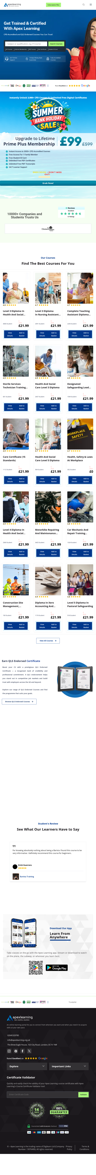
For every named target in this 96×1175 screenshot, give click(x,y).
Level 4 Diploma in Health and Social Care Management (13, 531)
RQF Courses (32, 49)
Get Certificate (42, 49)
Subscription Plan (53, 5)
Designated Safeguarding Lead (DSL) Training (78, 385)
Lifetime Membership (21, 49)
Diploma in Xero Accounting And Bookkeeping (44, 604)
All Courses (9, 49)
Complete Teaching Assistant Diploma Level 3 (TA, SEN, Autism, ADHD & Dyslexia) (78, 312)
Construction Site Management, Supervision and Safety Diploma (13, 604)
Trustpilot (72, 1002)
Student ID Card (53, 49)
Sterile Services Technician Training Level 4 (14, 385)
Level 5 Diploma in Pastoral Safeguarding (80, 604)
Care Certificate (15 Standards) (14, 458)
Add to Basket (21, 334)
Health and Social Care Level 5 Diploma (47, 458)
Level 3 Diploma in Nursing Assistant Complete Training (47, 312)
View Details (10, 334)
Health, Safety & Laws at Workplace (80, 458)
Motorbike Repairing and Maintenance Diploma (47, 531)
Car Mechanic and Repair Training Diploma (77, 531)
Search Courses (56, 44)
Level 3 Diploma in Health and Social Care (13, 312)
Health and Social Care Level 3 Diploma (47, 385)
